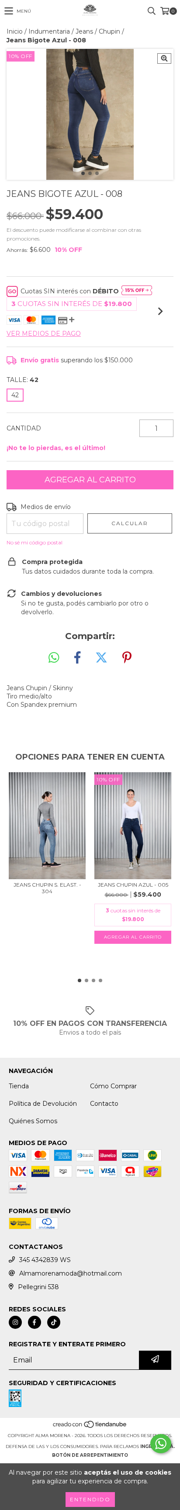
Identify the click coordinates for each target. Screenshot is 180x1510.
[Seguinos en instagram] (15, 1322)
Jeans (84, 31)
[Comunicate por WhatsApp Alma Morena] (160, 1443)
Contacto (104, 1104)
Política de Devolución (43, 1104)
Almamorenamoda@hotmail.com (70, 1273)
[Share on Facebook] (77, 658)
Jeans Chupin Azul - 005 (133, 884)
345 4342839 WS (45, 1260)
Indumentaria (49, 31)
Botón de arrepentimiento (90, 1455)
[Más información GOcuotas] (136, 291)
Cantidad (24, 428)
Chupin (109, 31)
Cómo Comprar (113, 1086)
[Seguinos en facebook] (34, 1322)
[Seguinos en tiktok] (53, 1322)
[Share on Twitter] (101, 658)
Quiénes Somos (33, 1121)
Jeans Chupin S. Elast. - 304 (47, 887)
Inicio (15, 31)
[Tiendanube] (90, 1427)
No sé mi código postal (34, 542)
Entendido (90, 1499)
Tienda (19, 1086)
